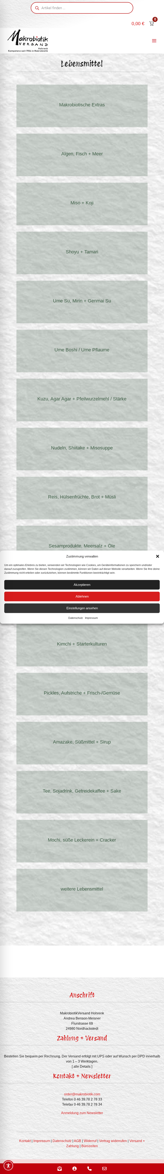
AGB (77, 1141)
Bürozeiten (89, 1146)
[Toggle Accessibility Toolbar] (8, 1166)
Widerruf (90, 1141)
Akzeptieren (82, 584)
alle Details (82, 1066)
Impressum (91, 617)
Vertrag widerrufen (113, 1141)
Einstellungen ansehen (82, 608)
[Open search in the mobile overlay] (82, 8)
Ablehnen (82, 596)
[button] (157, 556)
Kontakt (25, 1141)
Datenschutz (75, 617)
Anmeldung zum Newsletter (82, 1113)
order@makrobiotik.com (82, 1094)
